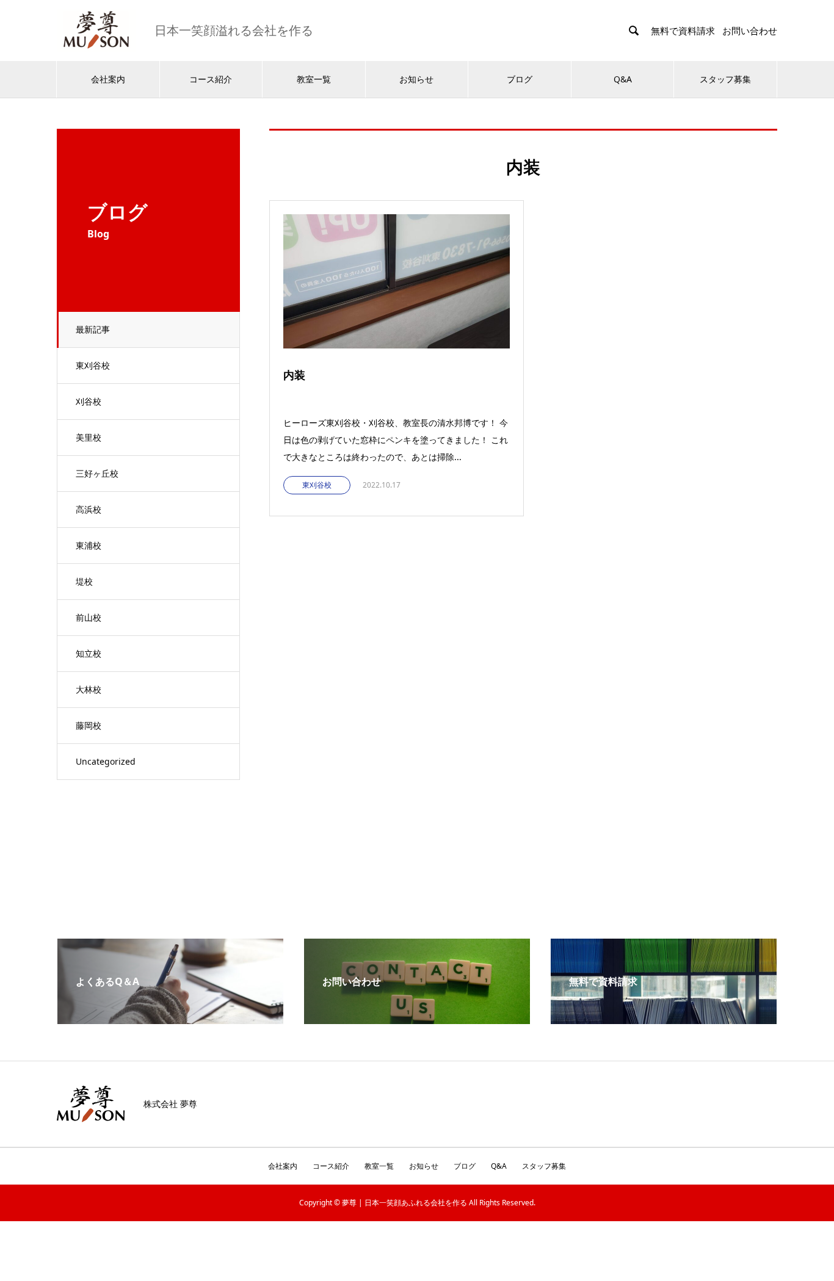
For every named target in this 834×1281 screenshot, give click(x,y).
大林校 (88, 689)
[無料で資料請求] (664, 1019)
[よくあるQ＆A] (170, 1019)
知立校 (88, 653)
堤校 (84, 581)
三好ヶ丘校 (97, 473)
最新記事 (93, 329)
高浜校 (88, 509)
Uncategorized (106, 761)
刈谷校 (88, 401)
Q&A (623, 79)
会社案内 (108, 79)
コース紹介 (210, 79)
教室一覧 (314, 79)
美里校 (88, 437)
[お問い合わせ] (417, 1019)
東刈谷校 (93, 365)
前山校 (88, 617)
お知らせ (416, 79)
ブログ (519, 79)
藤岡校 (88, 725)
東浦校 (88, 545)
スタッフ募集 (725, 79)
